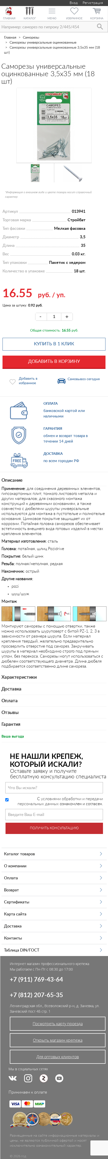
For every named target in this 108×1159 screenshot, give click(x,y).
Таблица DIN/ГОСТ (21, 950)
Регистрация (93, 3)
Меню (51, 18)
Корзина (96, 18)
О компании (15, 866)
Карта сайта (15, 914)
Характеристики (19, 677)
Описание (12, 480)
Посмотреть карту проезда (58, 1023)
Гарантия (11, 724)
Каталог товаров (19, 854)
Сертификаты (16, 902)
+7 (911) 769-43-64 (36, 980)
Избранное (74, 18)
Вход (73, 3)
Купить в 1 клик (54, 344)
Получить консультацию (54, 828)
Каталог (30, 18)
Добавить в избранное (28, 381)
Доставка (12, 689)
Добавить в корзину (54, 361)
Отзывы (10, 712)
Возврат (11, 890)
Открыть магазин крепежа (57, 1040)
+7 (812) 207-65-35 (36, 995)
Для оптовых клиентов (57, 1057)
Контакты (13, 938)
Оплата (10, 701)
